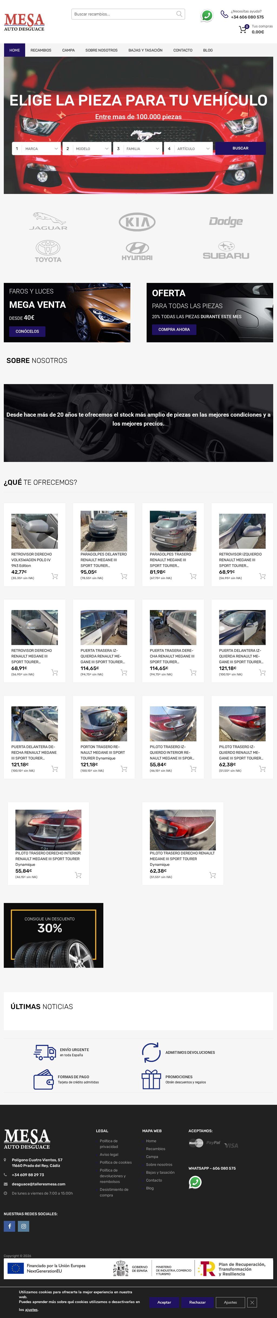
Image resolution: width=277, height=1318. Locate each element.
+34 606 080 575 (244, 17)
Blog (208, 50)
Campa (68, 50)
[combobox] (36, 148)
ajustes (31, 1309)
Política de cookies (116, 1162)
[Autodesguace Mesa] (24, 22)
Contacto (182, 50)
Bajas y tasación (145, 50)
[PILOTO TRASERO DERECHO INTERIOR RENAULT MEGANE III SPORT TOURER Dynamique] (48, 830)
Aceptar (164, 1302)
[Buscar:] (128, 14)
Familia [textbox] (133, 149)
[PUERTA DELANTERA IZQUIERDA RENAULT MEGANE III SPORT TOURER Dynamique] (242, 627)
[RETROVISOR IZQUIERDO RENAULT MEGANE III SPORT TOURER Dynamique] (242, 531)
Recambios (41, 50)
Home (14, 50)
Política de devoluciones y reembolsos (113, 1176)
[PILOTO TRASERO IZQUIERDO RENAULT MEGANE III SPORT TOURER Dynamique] (242, 723)
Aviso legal (109, 1154)
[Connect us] (9, 1226)
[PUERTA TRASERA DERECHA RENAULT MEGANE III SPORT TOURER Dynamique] (173, 627)
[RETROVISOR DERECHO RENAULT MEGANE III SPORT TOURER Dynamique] (34, 627)
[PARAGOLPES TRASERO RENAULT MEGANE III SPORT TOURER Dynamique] (173, 531)
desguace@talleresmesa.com (38, 1184)
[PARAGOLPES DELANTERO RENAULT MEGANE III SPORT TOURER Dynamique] (104, 531)
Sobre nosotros (101, 50)
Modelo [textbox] (83, 149)
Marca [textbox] (31, 149)
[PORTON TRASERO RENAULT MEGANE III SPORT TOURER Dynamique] (104, 723)
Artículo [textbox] (186, 149)
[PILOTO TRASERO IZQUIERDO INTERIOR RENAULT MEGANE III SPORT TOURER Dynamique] (173, 723)
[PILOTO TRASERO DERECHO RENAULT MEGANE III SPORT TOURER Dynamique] (183, 830)
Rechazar (197, 1302)
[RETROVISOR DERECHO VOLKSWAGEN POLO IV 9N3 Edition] (34, 531)
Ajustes (230, 1302)
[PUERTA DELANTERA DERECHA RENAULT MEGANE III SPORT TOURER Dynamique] (34, 723)
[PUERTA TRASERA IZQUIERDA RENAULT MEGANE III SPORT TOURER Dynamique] (104, 627)
